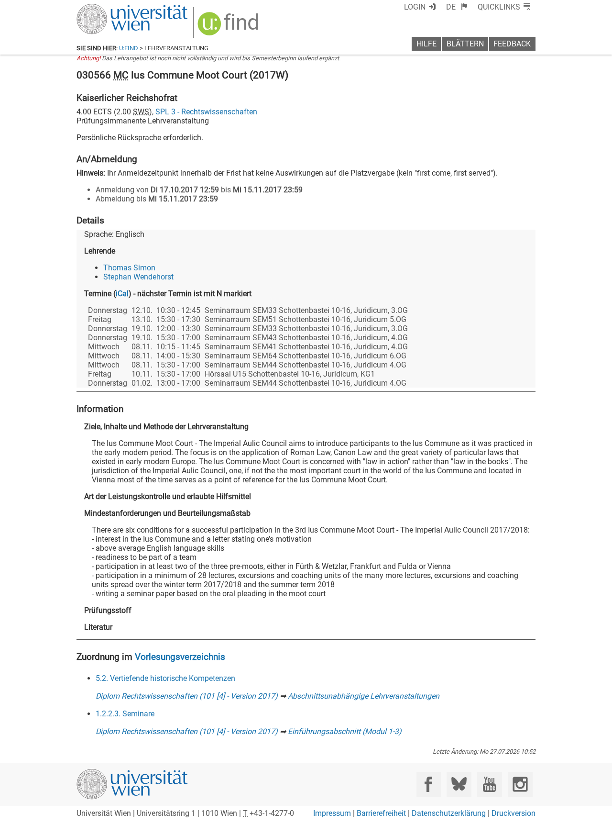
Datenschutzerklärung (449, 813)
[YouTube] (489, 784)
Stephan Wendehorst (138, 276)
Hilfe (426, 43)
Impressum (332, 813)
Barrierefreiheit (381, 813)
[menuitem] (456, 7)
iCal (122, 293)
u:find (128, 48)
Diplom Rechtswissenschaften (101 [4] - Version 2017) (187, 696)
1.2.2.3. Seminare (125, 713)
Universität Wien (109, 8)
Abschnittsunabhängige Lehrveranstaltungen (363, 696)
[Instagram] (520, 784)
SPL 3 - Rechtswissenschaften (206, 111)
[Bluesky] (459, 784)
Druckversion (514, 813)
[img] (229, 27)
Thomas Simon (129, 267)
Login (415, 6)
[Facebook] (428, 784)
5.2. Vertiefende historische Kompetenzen (165, 678)
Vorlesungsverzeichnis (180, 656)
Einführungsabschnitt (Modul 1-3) (345, 731)
